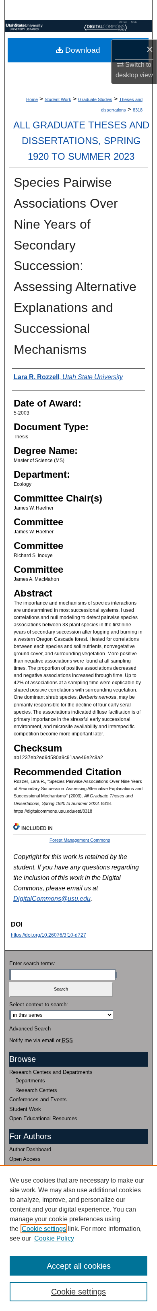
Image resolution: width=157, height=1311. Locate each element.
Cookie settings (44, 1228)
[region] (78, 1238)
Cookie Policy (54, 1238)
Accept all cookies (79, 1265)
